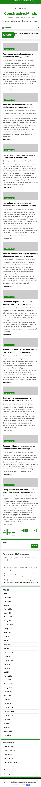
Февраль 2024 (8, 684)
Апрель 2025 (8, 640)
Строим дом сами (10, 774)
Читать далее (7, 89)
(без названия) (9, 564)
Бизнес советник (10, 750)
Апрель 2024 (8, 676)
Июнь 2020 (7, 696)
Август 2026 (8, 593)
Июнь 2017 (7, 719)
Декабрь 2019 (8, 703)
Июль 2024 (7, 664)
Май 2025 (7, 636)
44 (9, 534)
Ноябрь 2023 (8, 688)
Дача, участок (8, 758)
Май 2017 (7, 723)
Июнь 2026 (7, 601)
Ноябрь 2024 (8, 656)
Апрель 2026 (8, 609)
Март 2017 (7, 727)
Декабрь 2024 (8, 652)
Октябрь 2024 (8, 660)
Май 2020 (7, 699)
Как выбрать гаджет (11, 762)
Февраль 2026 (8, 617)
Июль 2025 (7, 633)
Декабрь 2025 (8, 625)
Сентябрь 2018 (9, 711)
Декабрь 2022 (8, 692)
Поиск (5, 542)
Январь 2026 (8, 621)
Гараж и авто (8, 754)
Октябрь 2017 (8, 715)
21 (30, 530)
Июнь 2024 (7, 668)
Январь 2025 (8, 648)
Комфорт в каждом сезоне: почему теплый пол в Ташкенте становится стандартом (18, 3)
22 (35, 530)
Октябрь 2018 (8, 707)
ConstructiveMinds (20, 13)
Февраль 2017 (8, 731)
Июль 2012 (7, 735)
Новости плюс (9, 766)
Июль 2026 (7, 597)
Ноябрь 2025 (8, 629)
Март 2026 (7, 613)
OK (28, 784)
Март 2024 (7, 680)
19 (22, 530)
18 (17, 530)
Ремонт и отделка (10, 770)
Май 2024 (7, 672)
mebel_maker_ (9, 60)
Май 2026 (7, 605)
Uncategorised (9, 49)
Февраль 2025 (8, 644)
